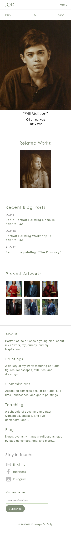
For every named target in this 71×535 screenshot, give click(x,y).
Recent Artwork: (24, 273)
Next (61, 15)
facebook (19, 472)
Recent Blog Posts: (26, 207)
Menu (63, 5)
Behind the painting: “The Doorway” (33, 252)
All (35, 15)
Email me (19, 464)
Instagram (20, 479)
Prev (8, 15)
